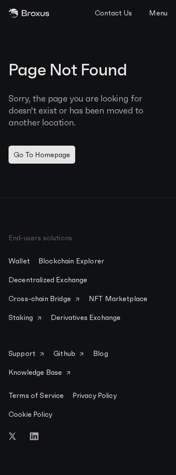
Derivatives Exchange (85, 317)
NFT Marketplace (118, 298)
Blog (100, 353)
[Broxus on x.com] (13, 436)
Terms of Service (36, 395)
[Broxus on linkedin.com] (34, 436)
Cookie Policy (30, 414)
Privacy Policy (95, 395)
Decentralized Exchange (48, 279)
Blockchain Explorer (71, 261)
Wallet (19, 261)
